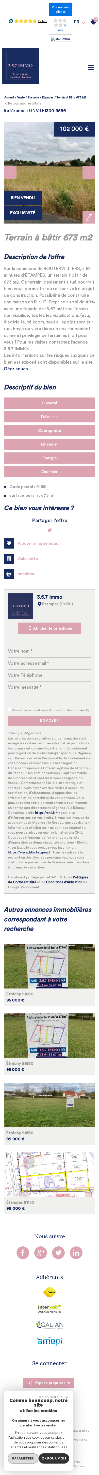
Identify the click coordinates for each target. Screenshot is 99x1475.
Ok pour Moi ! (54, 1458)
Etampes (48, 97)
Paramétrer (23, 1458)
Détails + (49, 417)
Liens (83, 1439)
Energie (49, 458)
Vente (21, 97)
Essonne (33, 97)
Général (49, 403)
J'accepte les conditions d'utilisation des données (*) (50, 710)
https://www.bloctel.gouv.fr (30, 852)
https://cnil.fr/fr (47, 812)
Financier (49, 444)
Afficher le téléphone (52, 628)
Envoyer (49, 720)
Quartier (49, 472)
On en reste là (50, 1397)
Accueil (9, 97)
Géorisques (16, 369)
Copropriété (49, 431)
